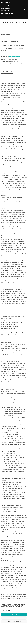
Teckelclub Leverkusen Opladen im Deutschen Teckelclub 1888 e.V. (7, 9)
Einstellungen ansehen (14, 621)
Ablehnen (14, 618)
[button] (26, 600)
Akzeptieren (14, 614)
